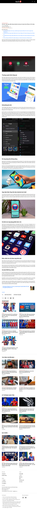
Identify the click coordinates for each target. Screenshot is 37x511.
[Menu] (34, 1)
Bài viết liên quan (5, 29)
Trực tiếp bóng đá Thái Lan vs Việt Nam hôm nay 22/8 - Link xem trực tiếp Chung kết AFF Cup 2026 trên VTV (10, 332)
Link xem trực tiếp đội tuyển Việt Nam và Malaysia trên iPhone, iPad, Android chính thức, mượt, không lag (9, 372)
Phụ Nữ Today (4, 475)
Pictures (4, 481)
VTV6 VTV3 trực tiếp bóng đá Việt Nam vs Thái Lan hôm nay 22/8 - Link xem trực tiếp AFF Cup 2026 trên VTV (9, 410)
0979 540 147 (7, 488)
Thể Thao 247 (21, 480)
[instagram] (8, 298)
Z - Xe (20, 475)
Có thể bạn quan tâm (8, 395)
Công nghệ (21, 473)
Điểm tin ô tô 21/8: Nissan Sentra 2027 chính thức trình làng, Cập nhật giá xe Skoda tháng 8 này (10, 426)
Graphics (4, 483)
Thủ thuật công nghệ (5, 386)
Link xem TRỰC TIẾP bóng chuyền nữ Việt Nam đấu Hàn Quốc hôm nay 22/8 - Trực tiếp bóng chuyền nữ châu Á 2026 (27, 464)
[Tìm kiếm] (32, 1)
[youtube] (11, 298)
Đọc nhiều (5, 433)
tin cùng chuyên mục (8, 357)
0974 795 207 (10, 491)
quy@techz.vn (6, 489)
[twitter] (3, 298)
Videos (4, 480)
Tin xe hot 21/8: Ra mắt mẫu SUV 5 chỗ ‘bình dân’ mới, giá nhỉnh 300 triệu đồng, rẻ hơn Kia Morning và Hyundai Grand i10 (27, 426)
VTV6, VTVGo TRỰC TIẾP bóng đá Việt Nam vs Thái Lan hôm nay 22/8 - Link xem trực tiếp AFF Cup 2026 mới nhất (27, 315)
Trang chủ (3, 473)
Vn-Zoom (20, 481)
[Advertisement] (18, 49)
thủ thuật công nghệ (17, 294)
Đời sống (3, 445)
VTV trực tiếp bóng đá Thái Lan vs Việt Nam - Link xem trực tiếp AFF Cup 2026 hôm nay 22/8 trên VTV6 (27, 332)
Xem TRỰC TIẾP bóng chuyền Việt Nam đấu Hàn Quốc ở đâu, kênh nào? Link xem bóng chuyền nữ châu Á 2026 (9, 464)
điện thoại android (8, 294)
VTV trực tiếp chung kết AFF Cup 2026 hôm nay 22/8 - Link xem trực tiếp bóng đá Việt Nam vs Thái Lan (9, 315)
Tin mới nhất (5, 301)
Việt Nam (3, 313)
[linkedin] (13, 298)
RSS (20, 478)
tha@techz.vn (15, 491)
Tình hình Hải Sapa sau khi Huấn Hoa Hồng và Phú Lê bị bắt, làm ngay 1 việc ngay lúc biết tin (9, 447)
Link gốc (3, 292)
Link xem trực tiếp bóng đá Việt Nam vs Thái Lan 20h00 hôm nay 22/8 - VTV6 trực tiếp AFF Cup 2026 (10, 349)
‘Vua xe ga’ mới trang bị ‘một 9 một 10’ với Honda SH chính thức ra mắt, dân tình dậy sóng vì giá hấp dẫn (26, 410)
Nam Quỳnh (6, 25)
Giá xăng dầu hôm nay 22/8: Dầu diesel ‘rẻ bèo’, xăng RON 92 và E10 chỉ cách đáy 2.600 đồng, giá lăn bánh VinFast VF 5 (27, 447)
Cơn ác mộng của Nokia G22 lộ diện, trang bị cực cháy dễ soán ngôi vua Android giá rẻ (17, 37)
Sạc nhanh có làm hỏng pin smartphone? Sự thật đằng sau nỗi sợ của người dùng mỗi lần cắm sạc (27, 389)
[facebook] (5, 298)
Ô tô (2, 424)
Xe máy (20, 407)
